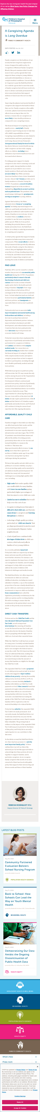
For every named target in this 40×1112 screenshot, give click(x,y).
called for (17, 709)
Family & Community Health (19, 41)
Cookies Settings (20, 1096)
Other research (22, 686)
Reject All (20, 1102)
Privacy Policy (20, 1070)
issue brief (24, 550)
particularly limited (24, 298)
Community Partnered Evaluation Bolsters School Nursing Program (20, 866)
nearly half (19, 128)
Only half (20, 287)
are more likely (10, 174)
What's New (8, 1057)
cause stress (11, 513)
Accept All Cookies (20, 1108)
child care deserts (24, 523)
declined (27, 681)
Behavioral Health (18, 915)
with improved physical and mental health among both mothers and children (20, 313)
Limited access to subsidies (16, 499)
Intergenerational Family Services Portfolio (19, 143)
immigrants (24, 300)
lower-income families (19, 489)
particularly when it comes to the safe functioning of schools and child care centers (17, 280)
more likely (9, 118)
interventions (9, 626)
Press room (8, 1062)
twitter (14, 52)
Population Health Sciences (22, 880)
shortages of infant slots (15, 539)
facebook (8, 52)
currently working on (12, 350)
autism (10, 345)
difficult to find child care (16, 510)
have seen (12, 330)
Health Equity (16, 972)
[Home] (13, 20)
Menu (35, 23)
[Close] (37, 1066)
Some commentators (12, 593)
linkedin (19, 52)
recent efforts (23, 242)
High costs (11, 483)
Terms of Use (33, 1070)
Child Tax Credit (23, 618)
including (21, 151)
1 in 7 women (20, 179)
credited (20, 217)
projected (30, 669)
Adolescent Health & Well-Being (20, 991)
